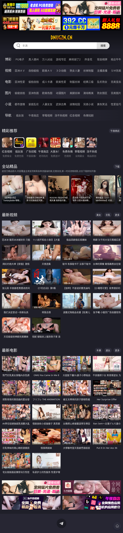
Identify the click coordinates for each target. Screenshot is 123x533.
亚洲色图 (34, 93)
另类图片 (116, 93)
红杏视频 (75, 115)
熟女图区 (102, 93)
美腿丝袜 (75, 93)
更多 (117, 214)
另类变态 (116, 82)
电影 (8, 82)
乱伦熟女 (102, 82)
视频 (8, 70)
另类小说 (88, 104)
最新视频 (9, 214)
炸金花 (88, 59)
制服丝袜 (75, 82)
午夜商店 (34, 115)
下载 (117, 166)
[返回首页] (117, 526)
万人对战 (47, 59)
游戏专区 (61, 59)
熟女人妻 (75, 70)
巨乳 (108, 214)
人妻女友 (47, 104)
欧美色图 (47, 93)
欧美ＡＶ (47, 70)
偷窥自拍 (20, 93)
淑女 (108, 350)
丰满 (98, 350)
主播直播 (102, 70)
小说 (8, 104)
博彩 (8, 59)
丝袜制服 (88, 70)
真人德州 (34, 59)
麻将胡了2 (75, 59)
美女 (98, 214)
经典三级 (88, 82)
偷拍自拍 (34, 82)
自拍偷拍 (34, 70)
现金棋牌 (102, 59)
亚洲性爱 (20, 82)
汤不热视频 (61, 115)
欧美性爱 (61, 82)
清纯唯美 (88, 93)
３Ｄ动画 (61, 70)
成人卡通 (47, 82)
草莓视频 (47, 115)
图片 (8, 93)
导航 (8, 115)
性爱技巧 (116, 104)
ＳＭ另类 (116, 70)
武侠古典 (61, 104)
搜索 (103, 45)
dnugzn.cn (61, 37)
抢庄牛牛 (116, 59)
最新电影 (9, 350)
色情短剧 (88, 115)
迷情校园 (75, 104)
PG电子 (20, 59)
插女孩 (20, 115)
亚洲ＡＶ (20, 70)
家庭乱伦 (34, 104)
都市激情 (20, 104)
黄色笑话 (102, 104)
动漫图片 (61, 93)
